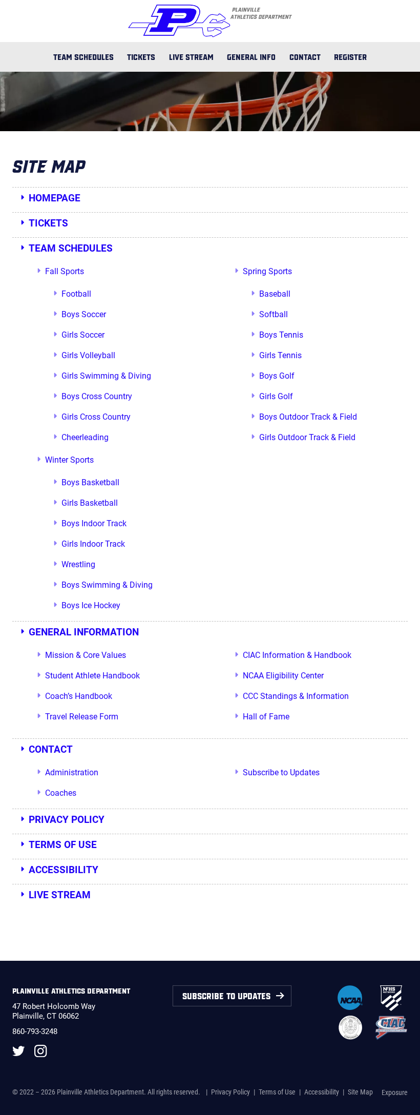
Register (350, 56)
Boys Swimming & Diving (107, 585)
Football (76, 294)
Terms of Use (63, 845)
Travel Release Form (81, 716)
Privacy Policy (66, 819)
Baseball (274, 294)
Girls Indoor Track (93, 544)
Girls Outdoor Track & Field (307, 437)
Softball (273, 314)
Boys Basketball (90, 482)
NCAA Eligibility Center (283, 675)
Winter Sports (69, 460)
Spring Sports (267, 271)
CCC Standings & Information (296, 696)
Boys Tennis (281, 335)
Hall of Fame (266, 716)
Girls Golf (276, 396)
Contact (305, 56)
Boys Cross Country (96, 396)
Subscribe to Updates (281, 772)
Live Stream (191, 56)
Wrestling (78, 564)
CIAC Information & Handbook (297, 655)
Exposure (395, 1092)
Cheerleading (85, 437)
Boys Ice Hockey (90, 605)
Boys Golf (277, 376)
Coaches (60, 793)
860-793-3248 (34, 1031)
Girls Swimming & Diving (106, 376)
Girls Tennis (280, 355)
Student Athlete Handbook (92, 675)
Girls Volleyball (88, 355)
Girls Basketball (89, 503)
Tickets (141, 56)
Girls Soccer (82, 335)
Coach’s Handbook (78, 696)
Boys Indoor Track (94, 523)
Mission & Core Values (85, 655)
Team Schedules (83, 56)
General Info (251, 56)
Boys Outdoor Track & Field (308, 417)
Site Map (360, 1092)
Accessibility (63, 870)
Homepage (54, 198)
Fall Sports (64, 271)
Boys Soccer (83, 314)
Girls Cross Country (96, 417)
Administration (71, 772)
